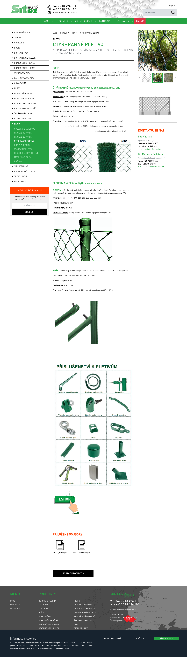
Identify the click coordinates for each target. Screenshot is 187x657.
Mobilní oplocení (23, 157)
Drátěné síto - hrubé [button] (24, 68)
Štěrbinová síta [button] (22, 73)
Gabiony (18, 161)
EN (169, 5)
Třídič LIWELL (20, 176)
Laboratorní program (85, 612)
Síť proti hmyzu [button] (21, 166)
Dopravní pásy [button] (21, 53)
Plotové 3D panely (23, 132)
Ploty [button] (17, 123)
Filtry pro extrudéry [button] (24, 98)
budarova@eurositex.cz (154, 166)
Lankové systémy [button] (22, 118)
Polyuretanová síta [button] (24, 78)
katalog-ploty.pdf (60, 552)
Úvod (55, 33)
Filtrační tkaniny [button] (23, 93)
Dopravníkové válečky (25, 58)
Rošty (41, 612)
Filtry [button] (17, 88)
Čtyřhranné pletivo (24, 141)
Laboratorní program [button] (25, 103)
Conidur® (19, 42)
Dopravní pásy (46, 616)
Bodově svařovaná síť (25, 108)
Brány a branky (22, 145)
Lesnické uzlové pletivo (26, 153)
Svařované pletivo (23, 149)
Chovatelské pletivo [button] (24, 171)
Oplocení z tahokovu (24, 129)
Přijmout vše (166, 638)
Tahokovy (43, 604)
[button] (139, 78)
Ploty (74, 33)
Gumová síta (20, 83)
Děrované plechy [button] (22, 32)
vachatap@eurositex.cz (154, 149)
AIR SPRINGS (20, 181)
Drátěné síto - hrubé (49, 628)
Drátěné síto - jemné (49, 624)
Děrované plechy (47, 601)
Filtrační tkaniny (83, 604)
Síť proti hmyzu (81, 628)
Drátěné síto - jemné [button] (24, 63)
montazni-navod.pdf (81, 552)
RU (173, 5)
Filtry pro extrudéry (84, 608)
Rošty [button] (17, 47)
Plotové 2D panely (23, 137)
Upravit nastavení (112, 638)
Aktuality (15, 608)
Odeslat (29, 211)
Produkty (64, 33)
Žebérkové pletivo (23, 113)
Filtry (77, 601)
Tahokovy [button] (19, 37)
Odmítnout (140, 638)
